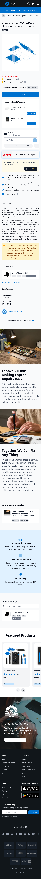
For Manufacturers (28, 770)
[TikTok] (3, 834)
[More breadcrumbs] (3, 15)
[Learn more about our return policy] (17, 194)
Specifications (7, 289)
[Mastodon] (25, 834)
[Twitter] (12, 834)
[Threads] (33, 834)
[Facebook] (7, 834)
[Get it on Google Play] (30, 795)
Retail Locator (26, 766)
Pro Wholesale (26, 763)
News (23, 777)
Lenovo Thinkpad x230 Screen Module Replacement (23, 512)
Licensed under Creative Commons (20, 868)
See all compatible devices (11, 282)
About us (5, 759)
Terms (4, 794)
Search (34, 87)
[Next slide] (23, 690)
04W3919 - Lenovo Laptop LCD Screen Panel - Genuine (23, 16)
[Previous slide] (18, 690)
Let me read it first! (11, 816)
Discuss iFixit (6, 766)
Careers (4, 770)
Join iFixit (31, 169)
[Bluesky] (29, 834)
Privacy (4, 791)
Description (6, 203)
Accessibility (6, 787)
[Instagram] (16, 834)
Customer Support (8, 763)
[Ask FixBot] (35, 140)
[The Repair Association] (38, 834)
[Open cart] (33, 4)
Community (25, 759)
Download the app (29, 783)
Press (23, 773)
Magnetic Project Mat (19, 107)
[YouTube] (20, 834)
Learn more (15, 740)
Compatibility (7, 266)
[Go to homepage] (12, 4)
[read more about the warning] (33, 320)
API (3, 773)
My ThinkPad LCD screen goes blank (18, 146)
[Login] (38, 3)
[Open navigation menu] (2, 4)
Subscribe (34, 812)
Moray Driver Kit (17, 118)
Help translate (19, 827)
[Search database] (28, 4)
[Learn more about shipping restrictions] (18, 79)
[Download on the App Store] (30, 788)
